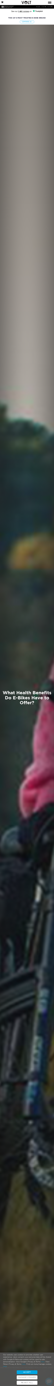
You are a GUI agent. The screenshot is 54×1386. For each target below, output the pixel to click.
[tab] (27, 2)
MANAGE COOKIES (27, 1377)
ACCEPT (27, 1372)
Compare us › (27, 21)
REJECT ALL (27, 1383)
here (43, 1362)
